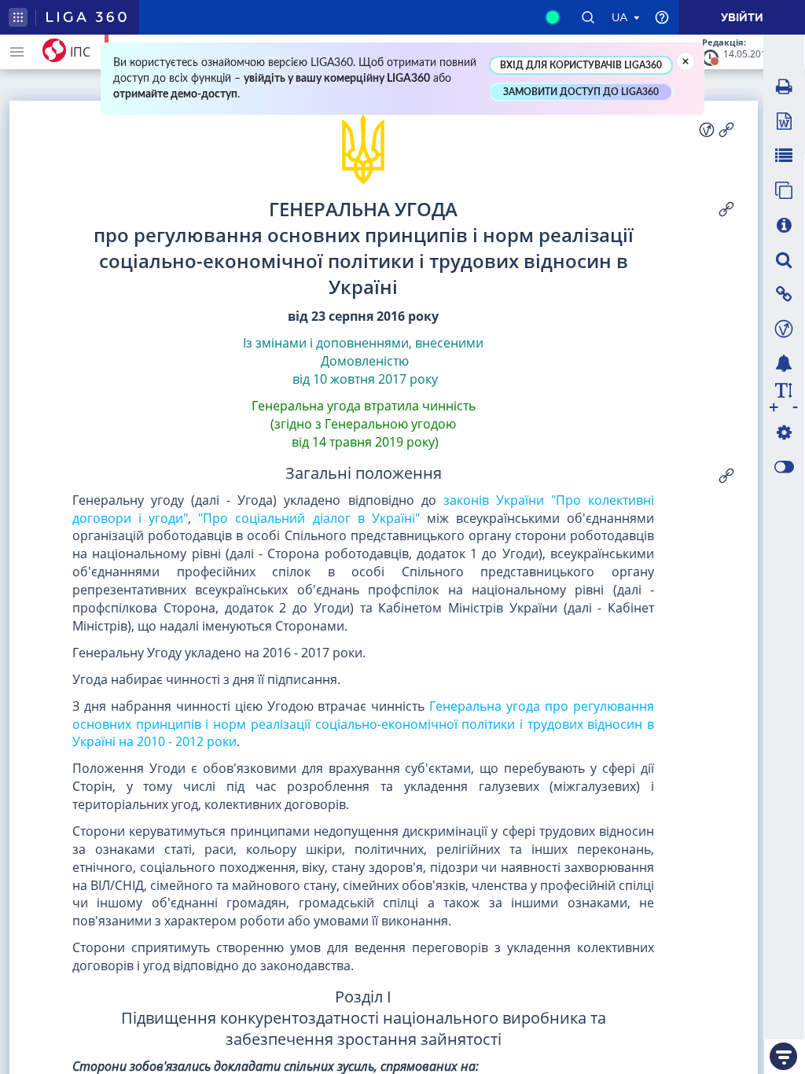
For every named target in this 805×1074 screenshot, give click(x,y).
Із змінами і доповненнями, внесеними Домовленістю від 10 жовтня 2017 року (363, 361)
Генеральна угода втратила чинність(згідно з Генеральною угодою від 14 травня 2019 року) (364, 424)
